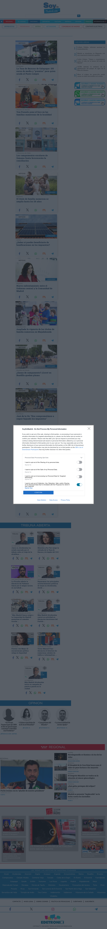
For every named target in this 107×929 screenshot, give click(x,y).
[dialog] (53, 464)
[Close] (90, 429)
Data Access (53, 500)
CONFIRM (38, 492)
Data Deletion (41, 500)
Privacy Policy (65, 500)
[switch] (79, 462)
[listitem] (53, 458)
